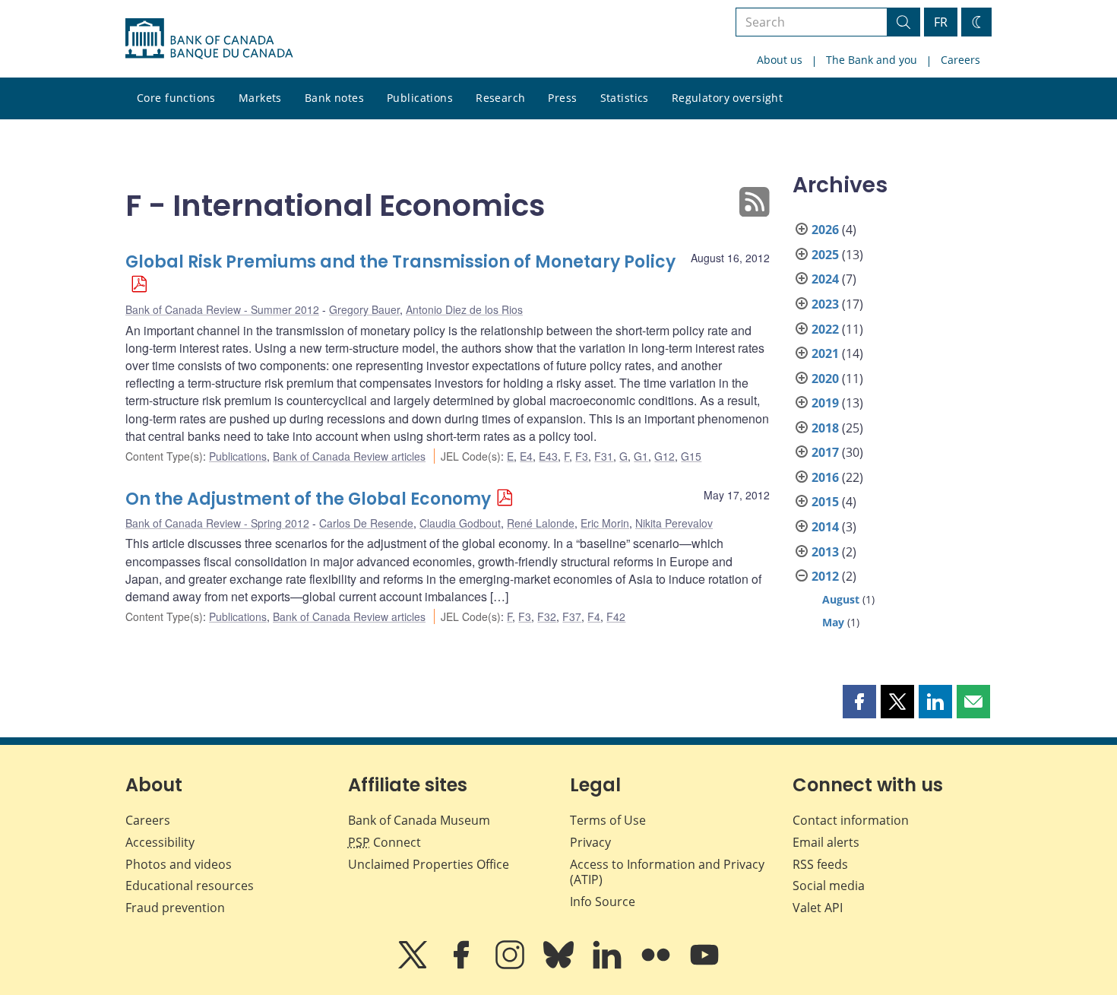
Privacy (590, 842)
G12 (664, 456)
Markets (260, 97)
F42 (615, 616)
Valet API (818, 907)
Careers (960, 59)
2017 (825, 452)
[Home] (209, 38)
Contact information (851, 820)
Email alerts (826, 842)
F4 (593, 616)
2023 (825, 304)
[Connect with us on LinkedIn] (608, 965)
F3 (581, 456)
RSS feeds (820, 864)
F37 (571, 616)
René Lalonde (540, 523)
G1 (641, 456)
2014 (825, 526)
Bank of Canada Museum (419, 820)
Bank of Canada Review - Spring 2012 (217, 523)
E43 (548, 456)
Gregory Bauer (364, 309)
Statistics (624, 97)
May (833, 622)
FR (941, 22)
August (840, 599)
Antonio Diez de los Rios (464, 309)
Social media (829, 885)
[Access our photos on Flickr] (657, 965)
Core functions (176, 97)
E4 (526, 456)
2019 (825, 403)
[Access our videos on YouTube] (704, 965)
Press (562, 97)
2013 (825, 551)
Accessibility (160, 842)
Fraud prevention (175, 907)
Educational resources (189, 885)
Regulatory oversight (727, 97)
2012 (825, 576)
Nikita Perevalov (674, 523)
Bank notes (334, 97)
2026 (825, 229)
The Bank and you (871, 59)
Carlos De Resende (366, 523)
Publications (420, 97)
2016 (825, 477)
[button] (859, 701)
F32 (546, 616)
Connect (384, 842)
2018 (825, 428)
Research (500, 97)
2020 (825, 378)
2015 (825, 501)
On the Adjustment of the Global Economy (308, 499)
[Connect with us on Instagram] (511, 965)
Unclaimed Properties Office (428, 864)
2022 (825, 329)
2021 (825, 353)
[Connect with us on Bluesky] (560, 965)
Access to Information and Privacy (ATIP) (667, 872)
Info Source (602, 901)
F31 (603, 456)
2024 (825, 279)
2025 (825, 254)
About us (779, 59)
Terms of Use (608, 820)
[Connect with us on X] (414, 965)
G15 (691, 456)
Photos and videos (178, 864)
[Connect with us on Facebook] (462, 965)
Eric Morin (605, 523)
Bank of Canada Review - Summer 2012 (222, 309)
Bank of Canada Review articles (349, 456)
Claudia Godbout (460, 523)
